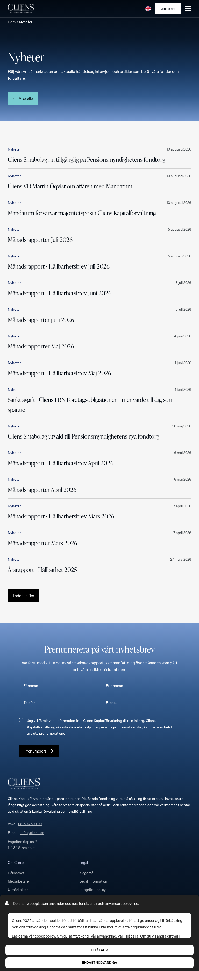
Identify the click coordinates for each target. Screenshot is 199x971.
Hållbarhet (16, 872)
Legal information (93, 881)
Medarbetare (18, 881)
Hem (12, 21)
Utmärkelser (18, 889)
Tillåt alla (99, 950)
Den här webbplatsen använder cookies (45, 903)
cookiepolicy (45, 936)
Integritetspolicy (92, 889)
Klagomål (86, 872)
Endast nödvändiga (99, 962)
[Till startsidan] (21, 8)
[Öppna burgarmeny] (188, 8)
